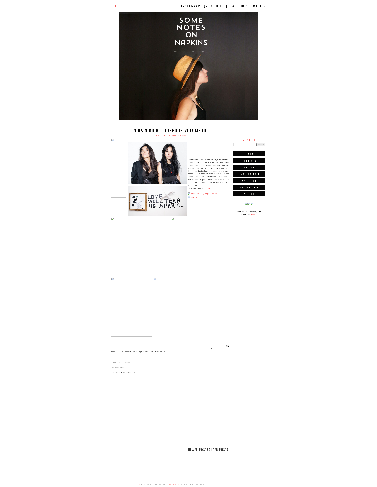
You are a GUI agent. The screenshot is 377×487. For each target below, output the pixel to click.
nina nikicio (161, 352)
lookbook (149, 352)
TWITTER (258, 5)
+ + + (115, 6)
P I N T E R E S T (249, 160)
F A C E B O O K (249, 187)
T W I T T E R (249, 193)
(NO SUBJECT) (215, 5)
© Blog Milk (173, 484)
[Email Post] (227, 346)
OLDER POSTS (219, 449)
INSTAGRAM (191, 5)
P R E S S (249, 167)
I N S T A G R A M (249, 174)
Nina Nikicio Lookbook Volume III (170, 130)
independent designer (134, 352)
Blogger (254, 215)
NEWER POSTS (198, 449)
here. (208, 188)
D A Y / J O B (249, 180)
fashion (119, 352)
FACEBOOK (239, 5)
